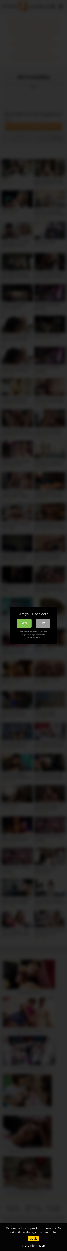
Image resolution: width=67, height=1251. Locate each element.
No (43, 623)
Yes (24, 623)
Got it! (33, 1238)
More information (33, 1245)
